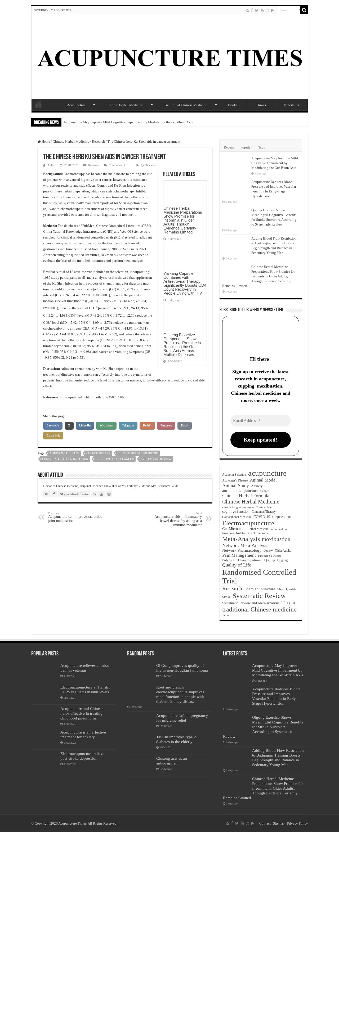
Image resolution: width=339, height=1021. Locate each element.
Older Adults (283, 550)
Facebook (53, 425)
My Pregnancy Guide (164, 486)
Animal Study (235, 485)
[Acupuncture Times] (170, 56)
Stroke (226, 597)
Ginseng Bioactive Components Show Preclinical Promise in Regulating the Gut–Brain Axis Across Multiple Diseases (182, 344)
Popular (246, 147)
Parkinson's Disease (270, 555)
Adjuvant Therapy (64, 453)
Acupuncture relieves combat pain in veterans (84, 667)
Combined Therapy (264, 512)
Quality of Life (236, 565)
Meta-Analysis (241, 538)
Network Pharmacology (241, 550)
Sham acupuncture (259, 589)
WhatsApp (106, 425)
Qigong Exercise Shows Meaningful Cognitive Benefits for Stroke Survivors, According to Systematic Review (263, 727)
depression (282, 516)
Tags (261, 147)
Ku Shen (120, 185)
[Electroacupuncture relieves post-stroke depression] (44, 760)
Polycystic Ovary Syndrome (242, 560)
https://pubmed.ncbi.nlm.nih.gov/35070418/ (92, 397)
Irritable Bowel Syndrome (252, 533)
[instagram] (267, 10)
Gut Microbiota (233, 529)
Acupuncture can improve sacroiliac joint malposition (75, 517)
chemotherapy (98, 453)
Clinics (261, 105)
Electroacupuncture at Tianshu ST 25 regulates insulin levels (85, 689)
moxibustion (276, 539)
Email (184, 425)
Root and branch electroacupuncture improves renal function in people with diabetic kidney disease (180, 694)
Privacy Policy (297, 823)
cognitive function (235, 511)
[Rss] (247, 10)
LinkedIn (85, 425)
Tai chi (288, 602)
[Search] (304, 10)
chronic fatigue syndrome (238, 507)
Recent (229, 147)
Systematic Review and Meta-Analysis (250, 603)
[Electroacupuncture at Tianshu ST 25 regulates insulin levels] (44, 694)
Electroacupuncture (248, 523)
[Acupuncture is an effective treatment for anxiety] (44, 739)
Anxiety (257, 486)
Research (98, 141)
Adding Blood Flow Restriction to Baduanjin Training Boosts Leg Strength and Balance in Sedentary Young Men (278, 757)
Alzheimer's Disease (235, 480)
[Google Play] (273, 10)
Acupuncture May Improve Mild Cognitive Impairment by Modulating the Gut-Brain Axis (128, 122)
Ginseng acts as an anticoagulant (171, 760)
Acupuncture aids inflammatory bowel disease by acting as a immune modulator (178, 519)
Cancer (264, 490)
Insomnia (228, 533)
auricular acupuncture (240, 490)
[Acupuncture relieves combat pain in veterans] (44, 672)
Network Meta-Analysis (245, 545)
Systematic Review (156, 459)
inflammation (278, 528)
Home (38, 104)
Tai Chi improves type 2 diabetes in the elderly (176, 739)
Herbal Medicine (257, 529)
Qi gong (282, 560)
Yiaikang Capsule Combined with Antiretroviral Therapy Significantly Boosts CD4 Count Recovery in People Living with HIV (184, 283)
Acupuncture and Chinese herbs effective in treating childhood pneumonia (81, 713)
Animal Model (263, 480)
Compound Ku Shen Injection (65, 459)
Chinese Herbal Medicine (124, 105)
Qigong (269, 560)
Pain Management (239, 555)
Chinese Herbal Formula (245, 495)
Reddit (147, 425)
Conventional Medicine (236, 517)
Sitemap (279, 823)
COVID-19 (261, 517)
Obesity (268, 550)
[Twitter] (257, 10)
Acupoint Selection (234, 474)
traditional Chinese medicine (259, 609)
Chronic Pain (264, 507)
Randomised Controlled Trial (259, 576)
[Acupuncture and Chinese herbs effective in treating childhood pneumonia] (44, 715)
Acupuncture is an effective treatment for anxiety (83, 734)
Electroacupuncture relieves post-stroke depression (83, 756)
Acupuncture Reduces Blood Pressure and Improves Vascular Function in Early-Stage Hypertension (276, 696)
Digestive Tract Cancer (114, 459)
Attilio (51, 165)
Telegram (128, 425)
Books (232, 105)
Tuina (225, 615)
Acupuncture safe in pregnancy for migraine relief (182, 717)
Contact (265, 823)
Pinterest (166, 425)
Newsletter (291, 105)
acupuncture (267, 473)
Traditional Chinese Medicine (185, 105)
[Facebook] (251, 10)
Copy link (53, 435)
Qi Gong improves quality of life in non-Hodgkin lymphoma (182, 667)
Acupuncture (76, 105)
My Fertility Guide (133, 486)
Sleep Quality (287, 589)
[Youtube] (262, 10)
